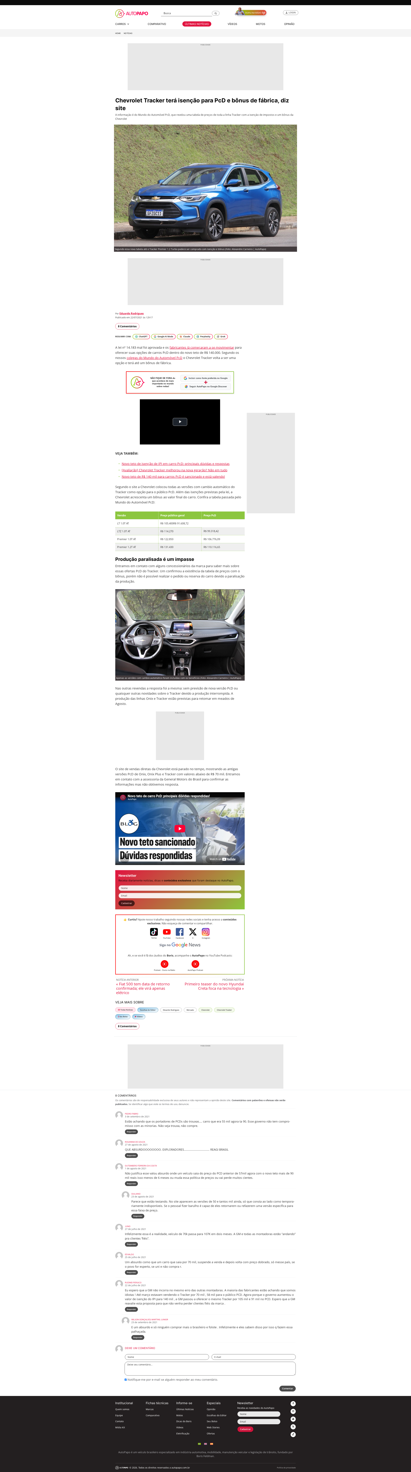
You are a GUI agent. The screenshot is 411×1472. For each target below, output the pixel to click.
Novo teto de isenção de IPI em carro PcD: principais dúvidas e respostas (176, 464)
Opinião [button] (289, 24)
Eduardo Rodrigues (131, 313)
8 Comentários (127, 326)
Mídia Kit (120, 1427)
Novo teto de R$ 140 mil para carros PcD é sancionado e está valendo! (173, 476)
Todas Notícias (126, 1010)
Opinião (211, 1409)
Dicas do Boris (184, 1421)
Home (118, 33)
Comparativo (152, 1415)
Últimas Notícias (185, 1409)
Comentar (287, 1388)
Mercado (190, 1010)
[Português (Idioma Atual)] (199, 1443)
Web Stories (213, 1427)
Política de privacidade (286, 1467)
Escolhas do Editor (148, 1010)
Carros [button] (121, 24)
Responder (131, 1131)
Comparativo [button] (157, 24)
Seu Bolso (123, 1016)
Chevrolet (205, 1010)
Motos (179, 1415)
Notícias (128, 33)
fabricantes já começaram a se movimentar (202, 347)
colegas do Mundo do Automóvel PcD (154, 358)
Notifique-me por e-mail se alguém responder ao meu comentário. (172, 1379)
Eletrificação (182, 1433)
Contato (119, 1421)
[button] (215, 13)
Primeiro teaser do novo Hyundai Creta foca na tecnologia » (214, 986)
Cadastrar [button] (126, 903)
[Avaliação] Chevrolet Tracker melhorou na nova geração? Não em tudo (174, 470)
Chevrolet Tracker (224, 1010)
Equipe (119, 1415)
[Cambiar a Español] (212, 1443)
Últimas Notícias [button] (197, 24)
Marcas (150, 1409)
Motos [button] (260, 24)
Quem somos (122, 1409)
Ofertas (211, 1433)
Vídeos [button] (232, 24)
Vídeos (139, 1016)
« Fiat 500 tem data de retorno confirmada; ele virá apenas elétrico (143, 988)
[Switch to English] (205, 1443)
